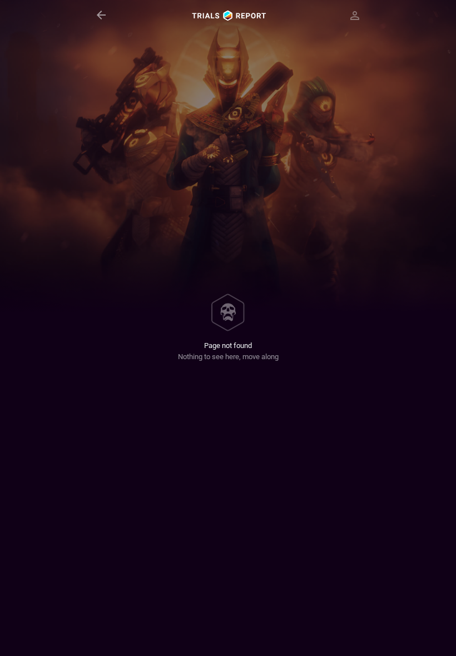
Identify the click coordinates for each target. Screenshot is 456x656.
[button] (101, 15)
